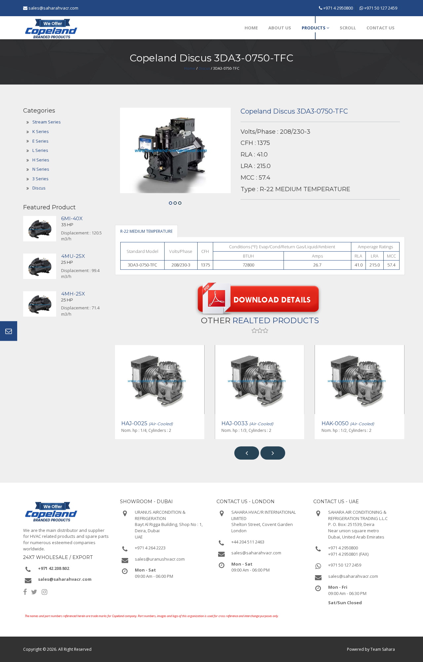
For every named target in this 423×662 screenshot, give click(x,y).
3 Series (40, 179)
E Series (40, 141)
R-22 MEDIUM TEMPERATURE (146, 231)
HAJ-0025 (147, 423)
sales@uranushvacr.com (160, 559)
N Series (40, 169)
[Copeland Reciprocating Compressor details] (260, 297)
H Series (40, 160)
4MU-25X (73, 256)
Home (189, 68)
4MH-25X (73, 294)
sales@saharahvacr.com (53, 8)
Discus (204, 68)
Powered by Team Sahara (371, 649)
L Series (40, 150)
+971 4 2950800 (337, 8)
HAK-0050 (348, 423)
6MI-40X (72, 218)
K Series (40, 131)
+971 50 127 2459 (380, 8)
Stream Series (46, 122)
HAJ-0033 (247, 423)
